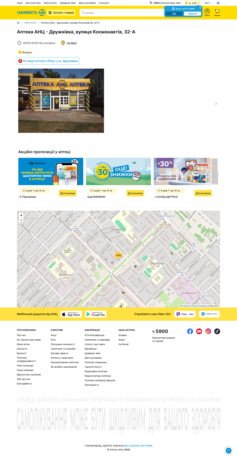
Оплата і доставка (95, 344)
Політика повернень (96, 362)
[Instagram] (208, 357)
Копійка (122, 335)
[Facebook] (190, 357)
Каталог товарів (63, 12)
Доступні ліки (33, 2)
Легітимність (92, 384)
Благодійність (24, 383)
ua (206, 2)
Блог (53, 339)
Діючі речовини (87, 2)
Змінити (192, 13)
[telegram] (209, 314)
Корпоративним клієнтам (65, 362)
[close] (200, 7)
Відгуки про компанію (29, 374)
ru (210, 2)
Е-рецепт (104, 2)
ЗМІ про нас (23, 379)
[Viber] (185, 314)
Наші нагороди (25, 365)
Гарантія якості (93, 366)
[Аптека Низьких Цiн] (32, 12)
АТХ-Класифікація (94, 335)
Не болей (123, 344)
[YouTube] (199, 357)
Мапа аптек (50, 2)
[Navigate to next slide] (216, 103)
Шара (121, 339)
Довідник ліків (68, 2)
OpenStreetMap (199, 306)
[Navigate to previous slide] (21, 103)
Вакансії (21, 353)
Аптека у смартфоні (62, 357)
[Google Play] (95, 314)
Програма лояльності (63, 344)
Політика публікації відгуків (100, 380)
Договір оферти (59, 353)
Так (174, 13)
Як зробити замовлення (64, 366)
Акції (19, 2)
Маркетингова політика (98, 375)
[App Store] (71, 314)
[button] (118, 259)
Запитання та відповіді (97, 339)
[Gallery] (118, 104)
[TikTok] (217, 357)
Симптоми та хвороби (63, 348)
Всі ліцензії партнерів (29, 339)
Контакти (22, 348)
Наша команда (25, 370)
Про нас (21, 335)
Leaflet (185, 306)
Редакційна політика (96, 371)
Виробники (91, 348)
